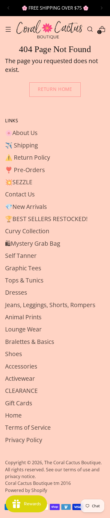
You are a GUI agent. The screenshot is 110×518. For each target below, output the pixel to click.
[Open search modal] (90, 29)
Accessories (21, 366)
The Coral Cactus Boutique (72, 462)
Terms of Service (28, 427)
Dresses (16, 292)
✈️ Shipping (21, 145)
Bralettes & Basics (29, 342)
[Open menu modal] (8, 29)
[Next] (101, 8)
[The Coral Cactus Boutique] (49, 29)
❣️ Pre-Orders (25, 170)
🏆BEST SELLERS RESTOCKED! (46, 219)
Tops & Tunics (24, 280)
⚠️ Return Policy (27, 157)
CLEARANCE (21, 391)
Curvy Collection (27, 231)
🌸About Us (21, 133)
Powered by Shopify (26, 490)
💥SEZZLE (18, 182)
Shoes (13, 354)
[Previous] (8, 8)
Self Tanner (21, 256)
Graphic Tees (23, 268)
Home (13, 415)
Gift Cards (18, 403)
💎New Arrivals (26, 207)
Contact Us (20, 194)
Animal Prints (23, 317)
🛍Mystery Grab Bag (32, 243)
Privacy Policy (23, 440)
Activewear (20, 378)
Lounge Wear (23, 329)
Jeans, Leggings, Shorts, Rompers (50, 305)
